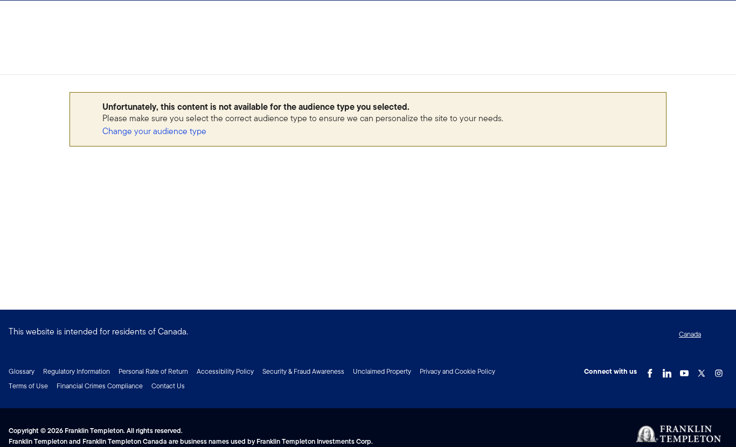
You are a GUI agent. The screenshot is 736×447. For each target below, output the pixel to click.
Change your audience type (154, 131)
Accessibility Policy (225, 371)
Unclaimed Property (382, 371)
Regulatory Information (76, 371)
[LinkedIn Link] (667, 370)
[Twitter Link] (701, 370)
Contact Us (168, 386)
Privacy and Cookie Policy (457, 371)
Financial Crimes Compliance (100, 386)
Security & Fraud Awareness (303, 371)
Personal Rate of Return (153, 371)
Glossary (21, 371)
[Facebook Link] (649, 370)
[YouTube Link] (684, 370)
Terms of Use (28, 386)
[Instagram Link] (718, 370)
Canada (690, 334)
